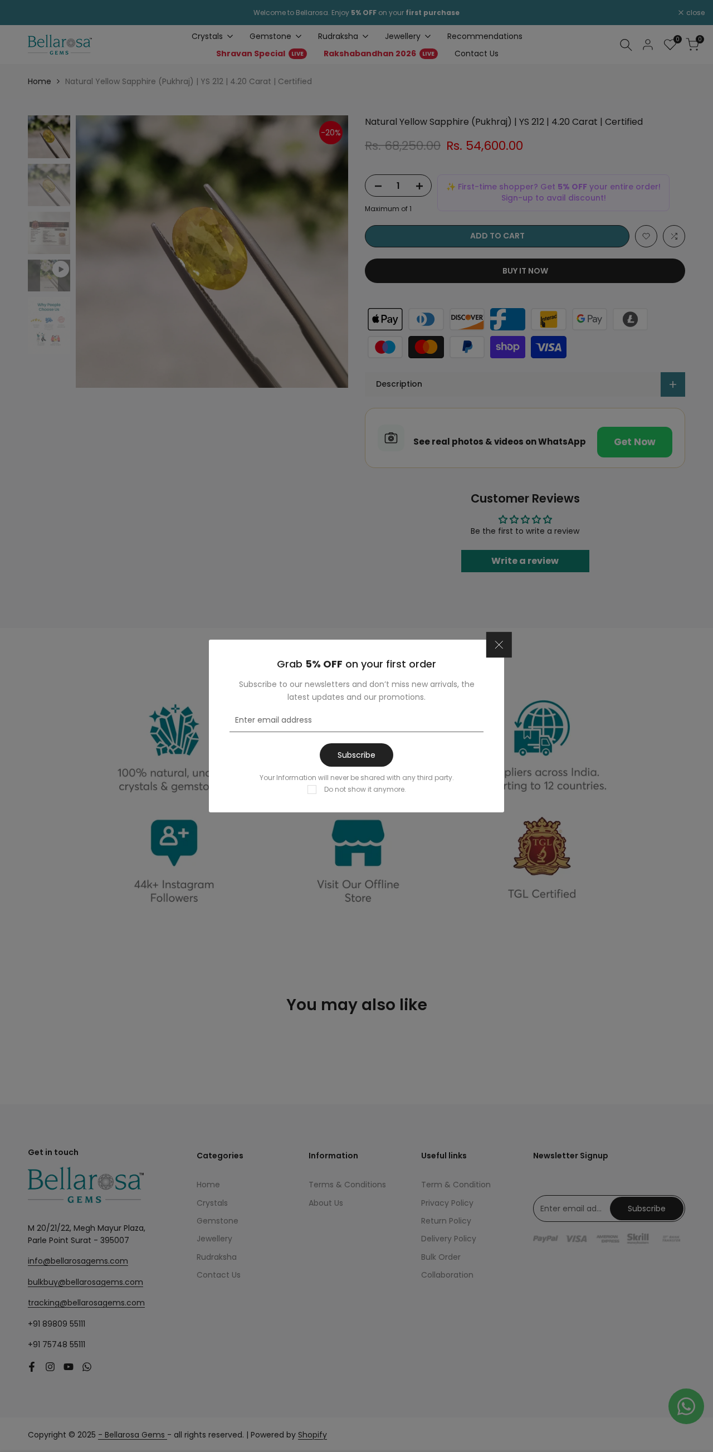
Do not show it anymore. (365, 789)
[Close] (499, 645)
